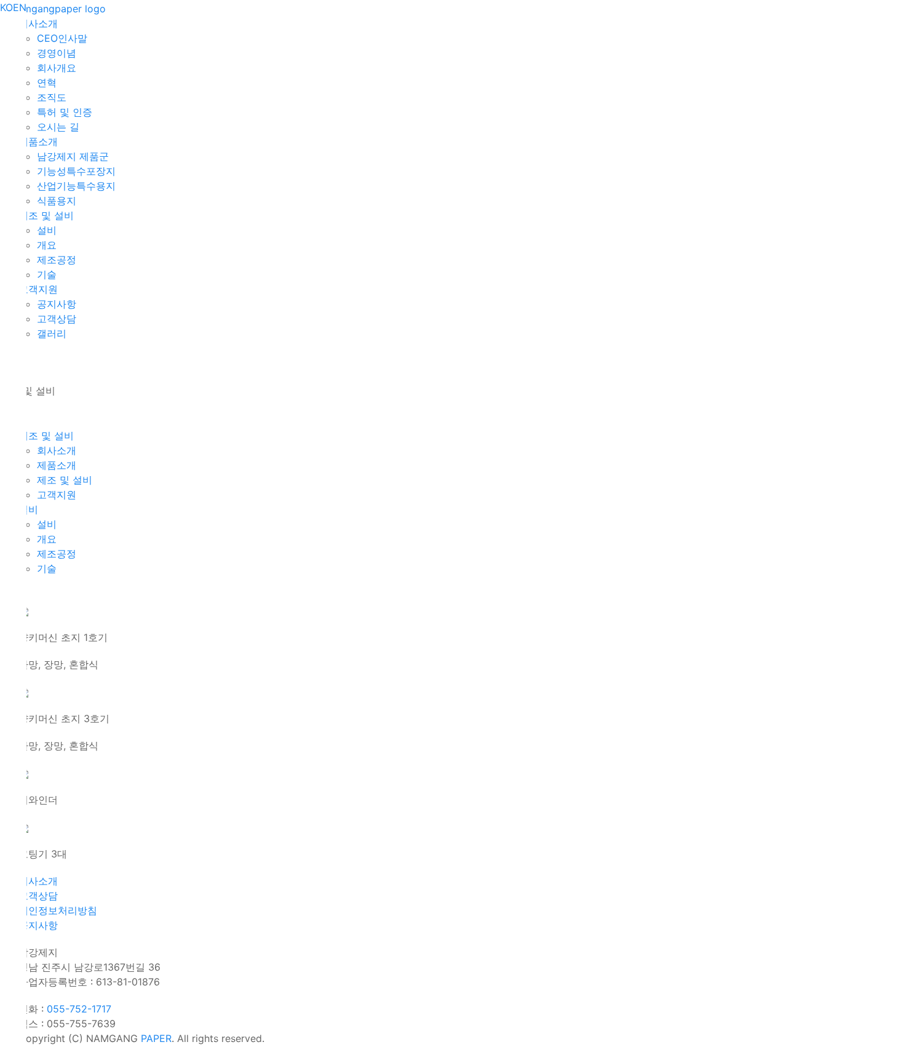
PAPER (156, 1038)
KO (6, 7)
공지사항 (38, 925)
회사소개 (38, 881)
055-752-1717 (79, 1009)
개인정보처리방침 (57, 910)
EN (19, 7)
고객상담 (38, 895)
